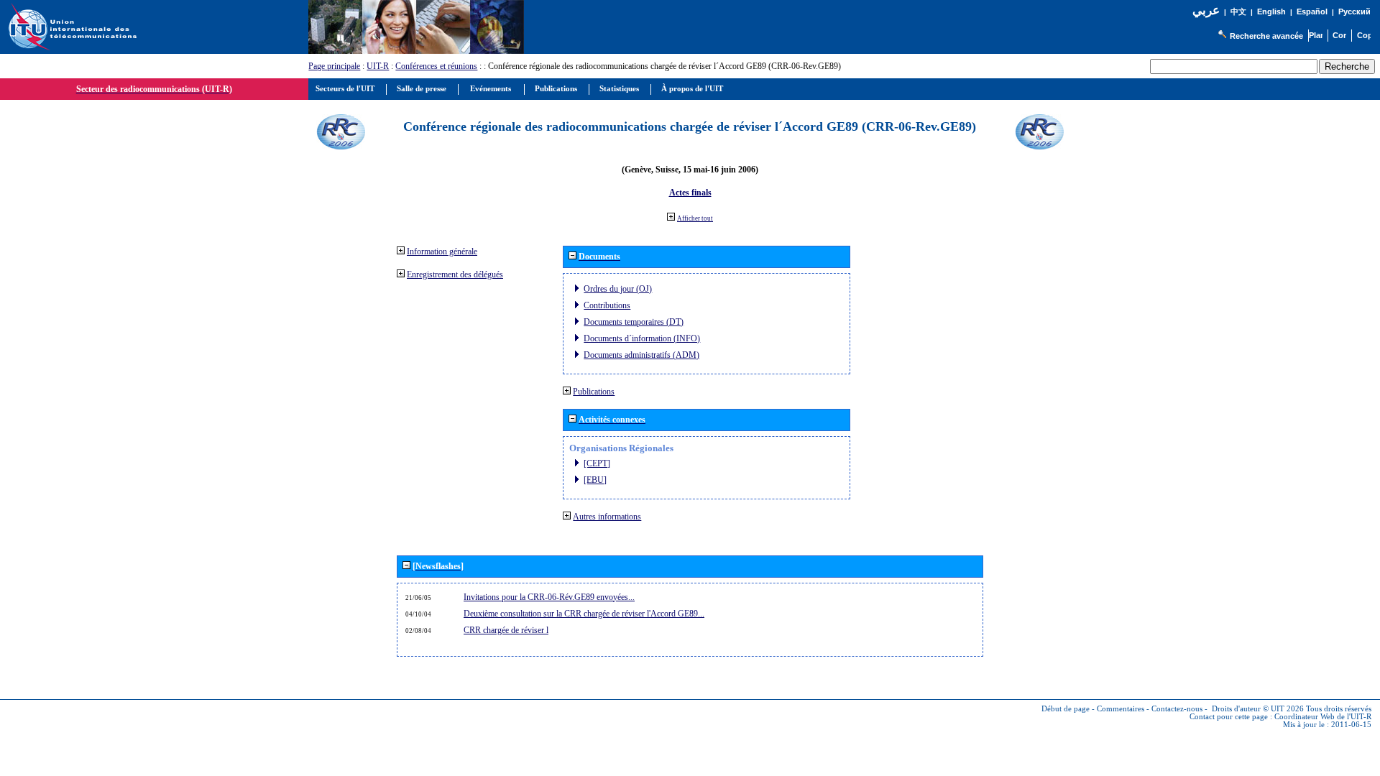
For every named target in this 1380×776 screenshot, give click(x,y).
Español (1312, 11)
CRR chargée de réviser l (506, 630)
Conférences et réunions (436, 66)
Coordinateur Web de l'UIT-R (1322, 717)
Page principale (334, 66)
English (1271, 11)
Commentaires (1120, 709)
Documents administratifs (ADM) (641, 355)
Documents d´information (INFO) (642, 338)
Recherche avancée (1266, 36)
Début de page (1065, 709)
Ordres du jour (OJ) (618, 289)
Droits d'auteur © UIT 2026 (1258, 709)
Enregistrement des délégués (455, 274)
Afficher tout (695, 218)
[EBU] (595, 480)
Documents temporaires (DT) (634, 322)
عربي (1206, 10)
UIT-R (378, 66)
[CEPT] (597, 463)
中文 (1238, 12)
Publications (594, 392)
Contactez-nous (1176, 709)
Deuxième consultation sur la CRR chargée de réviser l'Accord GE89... (584, 614)
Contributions (607, 305)
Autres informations (607, 517)
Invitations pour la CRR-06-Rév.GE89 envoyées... (549, 597)
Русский (1354, 11)
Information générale (442, 251)
